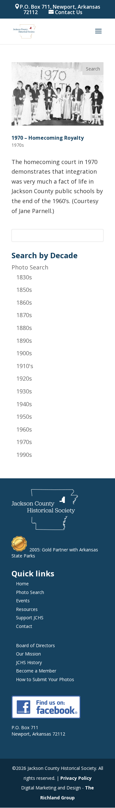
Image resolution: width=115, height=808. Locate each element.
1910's (24, 366)
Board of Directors (35, 645)
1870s (24, 315)
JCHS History (29, 662)
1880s (24, 328)
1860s (24, 302)
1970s (24, 442)
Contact (24, 626)
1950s (24, 416)
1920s (24, 378)
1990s (24, 454)
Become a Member (36, 671)
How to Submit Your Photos (45, 679)
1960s (24, 429)
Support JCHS (29, 617)
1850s (24, 289)
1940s (24, 404)
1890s (24, 340)
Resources (27, 609)
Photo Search (30, 267)
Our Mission (28, 654)
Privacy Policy (76, 778)
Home (22, 584)
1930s (24, 391)
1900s (24, 353)
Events (23, 601)
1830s (24, 277)
